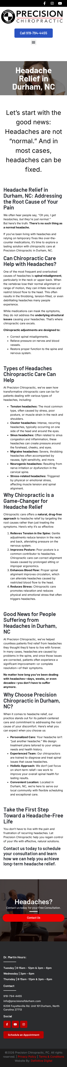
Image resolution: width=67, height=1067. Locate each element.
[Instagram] (52, 3)
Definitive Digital (41, 1060)
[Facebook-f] (44, 3)
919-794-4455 (12, 996)
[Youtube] (60, 3)
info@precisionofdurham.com (22, 1001)
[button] (33, 42)
